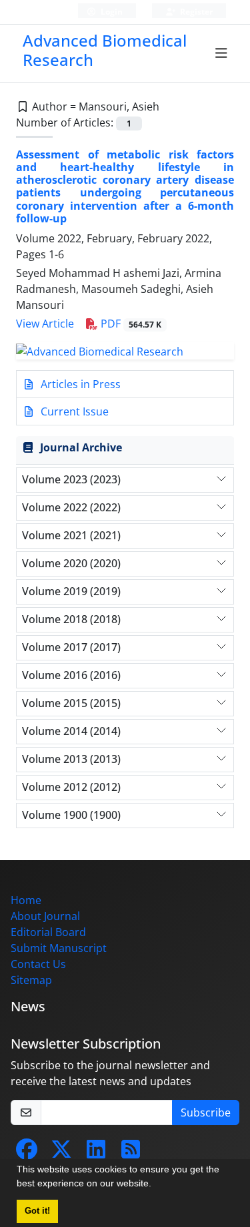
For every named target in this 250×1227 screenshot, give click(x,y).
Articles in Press (79, 384)
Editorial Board (48, 932)
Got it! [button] (37, 1211)
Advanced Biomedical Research (105, 50)
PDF (129, 323)
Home (26, 900)
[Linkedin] (96, 1153)
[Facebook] (27, 1153)
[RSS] (131, 1153)
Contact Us (38, 964)
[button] (156, 1185)
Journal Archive (81, 447)
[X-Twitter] (61, 1153)
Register (195, 11)
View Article (45, 323)
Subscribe (206, 1112)
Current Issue (73, 411)
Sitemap (31, 980)
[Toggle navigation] (221, 53)
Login (111, 11)
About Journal (45, 916)
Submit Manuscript (59, 948)
